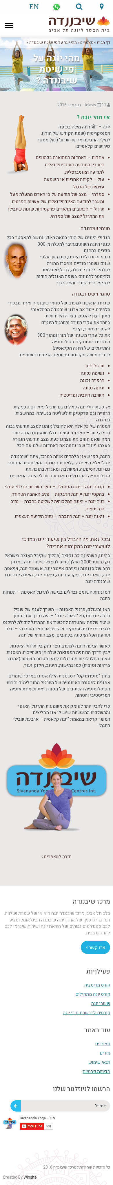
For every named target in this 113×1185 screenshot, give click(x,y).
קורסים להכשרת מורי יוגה (86, 1012)
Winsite (30, 1177)
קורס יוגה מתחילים (92, 994)
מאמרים (86, 42)
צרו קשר (96, 947)
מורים (105, 1053)
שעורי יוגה (100, 1003)
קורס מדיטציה (97, 985)
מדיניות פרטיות (96, 1071)
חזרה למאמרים (57, 856)
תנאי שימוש (99, 1062)
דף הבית (103, 42)
